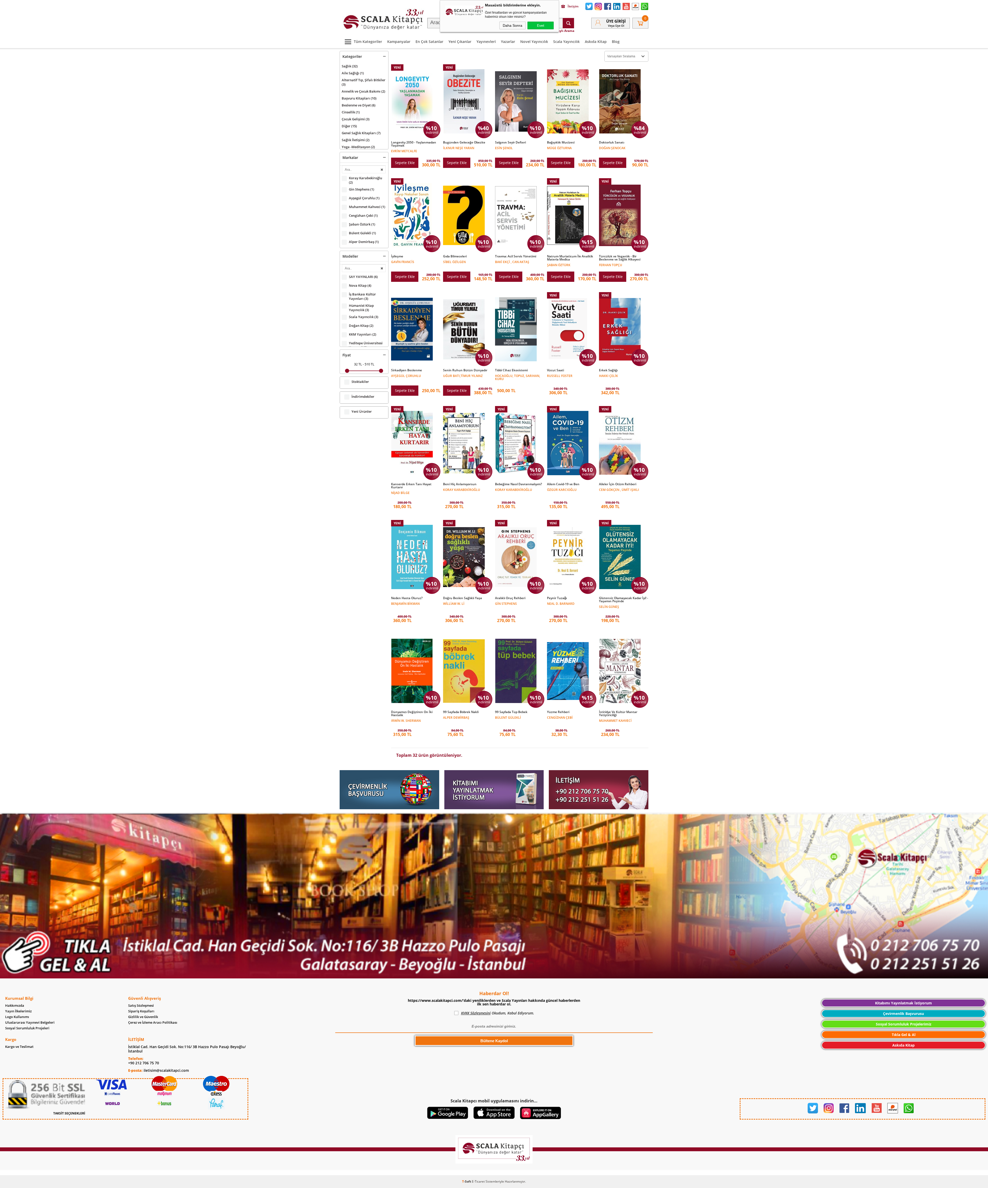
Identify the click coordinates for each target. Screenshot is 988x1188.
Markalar (350, 157)
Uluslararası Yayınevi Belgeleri (30, 1022)
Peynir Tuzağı (557, 598)
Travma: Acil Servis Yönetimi (515, 256)
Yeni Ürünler (361, 411)
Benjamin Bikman (405, 603)
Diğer (349, 126)
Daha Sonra (512, 25)
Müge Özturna (559, 148)
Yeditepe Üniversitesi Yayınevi (366, 345)
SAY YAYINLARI (363, 277)
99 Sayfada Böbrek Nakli (461, 712)
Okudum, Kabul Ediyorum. (497, 1013)
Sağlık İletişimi (355, 140)
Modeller (350, 256)
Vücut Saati (555, 370)
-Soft (467, 1181)
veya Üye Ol (616, 26)
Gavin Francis (402, 262)
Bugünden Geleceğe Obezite (464, 142)
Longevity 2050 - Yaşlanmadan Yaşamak (413, 144)
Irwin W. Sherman (406, 720)
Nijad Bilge (400, 492)
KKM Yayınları (362, 334)
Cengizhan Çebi (363, 215)
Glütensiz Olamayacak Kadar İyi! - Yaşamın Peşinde (623, 600)
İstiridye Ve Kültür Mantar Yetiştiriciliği (618, 713)
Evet (540, 25)
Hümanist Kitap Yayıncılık (361, 307)
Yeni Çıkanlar (459, 41)
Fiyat (346, 355)
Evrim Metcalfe (404, 151)
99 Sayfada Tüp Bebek (511, 712)
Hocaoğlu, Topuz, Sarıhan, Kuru (517, 377)
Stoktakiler (360, 382)
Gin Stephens (361, 189)
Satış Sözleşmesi (141, 1005)
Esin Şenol (504, 148)
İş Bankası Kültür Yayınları (362, 296)
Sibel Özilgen (454, 262)
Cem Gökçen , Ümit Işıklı (619, 489)
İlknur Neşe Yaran (458, 148)
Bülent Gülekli (362, 233)
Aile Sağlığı (353, 73)
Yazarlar (508, 41)
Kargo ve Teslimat (19, 1047)
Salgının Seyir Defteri (510, 142)
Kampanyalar (398, 41)
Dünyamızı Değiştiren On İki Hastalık (412, 713)
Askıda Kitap (596, 41)
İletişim (573, 6)
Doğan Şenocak (612, 148)
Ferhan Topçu (610, 265)
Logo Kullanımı (17, 1017)
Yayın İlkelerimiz (18, 1011)
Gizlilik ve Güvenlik (143, 1017)
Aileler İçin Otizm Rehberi (617, 484)
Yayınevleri (486, 41)
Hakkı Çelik (608, 375)
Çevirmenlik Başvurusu (903, 1013)
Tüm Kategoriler (368, 41)
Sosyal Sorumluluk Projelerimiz (903, 1024)
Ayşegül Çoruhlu (364, 198)
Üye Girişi (616, 21)
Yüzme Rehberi (558, 712)
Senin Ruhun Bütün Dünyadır (465, 370)
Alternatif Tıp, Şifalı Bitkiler (363, 82)
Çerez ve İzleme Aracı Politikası (152, 1022)
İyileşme (397, 256)
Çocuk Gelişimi (355, 119)
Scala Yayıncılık (566, 41)
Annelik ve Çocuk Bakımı (363, 91)
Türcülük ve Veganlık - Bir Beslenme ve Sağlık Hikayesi (619, 258)
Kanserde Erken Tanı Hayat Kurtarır (411, 486)
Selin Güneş (609, 606)
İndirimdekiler (362, 396)
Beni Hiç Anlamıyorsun (460, 484)
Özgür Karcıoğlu (562, 489)
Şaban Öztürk (362, 224)
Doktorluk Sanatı (611, 142)
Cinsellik (351, 112)
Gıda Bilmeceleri (455, 256)
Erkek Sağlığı (608, 370)
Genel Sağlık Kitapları (361, 133)
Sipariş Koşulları (141, 1011)
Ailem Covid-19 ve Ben (563, 484)
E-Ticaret (478, 1181)
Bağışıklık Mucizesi (561, 142)
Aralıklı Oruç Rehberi (510, 598)
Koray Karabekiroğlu (365, 180)
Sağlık (350, 66)
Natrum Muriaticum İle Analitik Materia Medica (570, 258)
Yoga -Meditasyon (358, 147)
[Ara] (568, 23)
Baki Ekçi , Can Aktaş (512, 262)
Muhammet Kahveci (367, 207)
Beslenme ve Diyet (358, 105)
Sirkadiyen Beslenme (406, 370)
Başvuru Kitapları (359, 98)
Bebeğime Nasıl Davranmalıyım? (518, 484)
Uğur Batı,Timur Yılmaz (463, 375)
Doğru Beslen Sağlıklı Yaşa (462, 598)
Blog (616, 41)
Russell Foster (559, 375)
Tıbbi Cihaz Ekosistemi (511, 370)
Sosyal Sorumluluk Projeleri (27, 1028)
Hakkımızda (14, 1005)
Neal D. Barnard (561, 603)
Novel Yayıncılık (534, 41)
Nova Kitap (360, 285)
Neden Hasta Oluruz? (406, 598)
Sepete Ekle (405, 162)
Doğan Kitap (361, 325)
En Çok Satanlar (429, 41)
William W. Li (453, 603)
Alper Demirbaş (364, 242)
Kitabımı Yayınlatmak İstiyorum (903, 1003)
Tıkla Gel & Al (903, 1034)
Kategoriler (352, 56)
